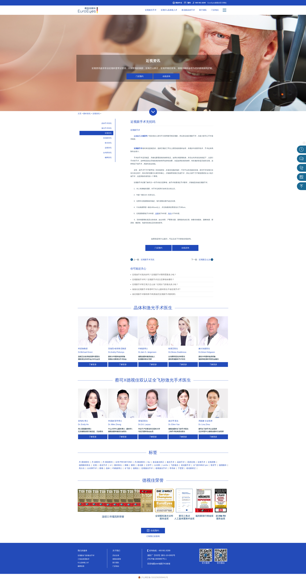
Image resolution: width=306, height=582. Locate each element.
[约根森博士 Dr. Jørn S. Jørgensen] (153, 331)
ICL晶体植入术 (83, 563)
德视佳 (136, 468)
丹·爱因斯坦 (84, 462)
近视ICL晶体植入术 (169, 10)
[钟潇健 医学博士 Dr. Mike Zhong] (123, 403)
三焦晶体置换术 (83, 559)
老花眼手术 (186, 465)
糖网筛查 (81, 566)
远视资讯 (108, 148)
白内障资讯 (107, 153)
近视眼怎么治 (204, 260)
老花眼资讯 (107, 138)
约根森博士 (117, 468)
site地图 (158, 564)
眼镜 (101, 468)
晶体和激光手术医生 (153, 307)
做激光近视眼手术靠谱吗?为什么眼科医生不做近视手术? (156, 289)
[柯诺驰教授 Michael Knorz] (92, 331)
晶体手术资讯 (106, 123)
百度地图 (151, 564)
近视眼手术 (135, 130)
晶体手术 (181, 462)
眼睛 (133, 465)
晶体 (108, 468)
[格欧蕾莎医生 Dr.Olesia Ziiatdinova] (183, 331)
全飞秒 (127, 468)
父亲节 (149, 465)
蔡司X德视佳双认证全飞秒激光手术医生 (153, 380)
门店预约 (139, 76)
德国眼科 (223, 465)
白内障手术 (92, 468)
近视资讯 (96, 114)
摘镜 (126, 465)
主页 (79, 114)
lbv (149, 462)
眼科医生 (118, 465)
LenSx (165, 465)
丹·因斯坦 (96, 462)
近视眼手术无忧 (147, 260)
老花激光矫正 (158, 462)
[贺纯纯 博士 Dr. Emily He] (92, 403)
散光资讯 (108, 143)
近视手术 (201, 462)
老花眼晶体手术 (188, 10)
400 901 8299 (200, 3)
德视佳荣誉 (153, 480)
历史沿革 (115, 555)
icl (111, 465)
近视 (95, 465)
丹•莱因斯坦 (140, 462)
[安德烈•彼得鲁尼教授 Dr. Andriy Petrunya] (123, 331)
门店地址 (215, 10)
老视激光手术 (161, 468)
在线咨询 (166, 76)
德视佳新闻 (116, 559)
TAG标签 (166, 564)
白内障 (157, 465)
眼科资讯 (86, 114)
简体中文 (178, 3)
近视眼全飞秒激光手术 (86, 555)
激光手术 (170, 462)
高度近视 (191, 462)
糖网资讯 (108, 157)
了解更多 (93, 364)
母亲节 (213, 465)
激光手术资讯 (106, 128)
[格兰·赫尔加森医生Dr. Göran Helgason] (213, 331)
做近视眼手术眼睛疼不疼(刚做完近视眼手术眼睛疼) (153, 294)
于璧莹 (181, 468)
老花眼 (140, 465)
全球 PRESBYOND (123, 462)
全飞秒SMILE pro (200, 465)
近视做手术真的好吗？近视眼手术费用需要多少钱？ (154, 275)
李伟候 (172, 468)
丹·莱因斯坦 (108, 462)
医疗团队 (203, 10)
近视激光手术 (150, 10)
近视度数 (212, 462)
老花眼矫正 (191, 468)
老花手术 (103, 465)
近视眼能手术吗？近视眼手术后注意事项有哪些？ (153, 279)
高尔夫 (82, 468)
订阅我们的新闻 (153, 536)
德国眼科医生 (84, 465)
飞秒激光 (174, 465)
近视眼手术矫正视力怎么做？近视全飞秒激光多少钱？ (155, 284)
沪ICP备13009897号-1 (157, 559)
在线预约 (154, 530)
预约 (189, 3)
